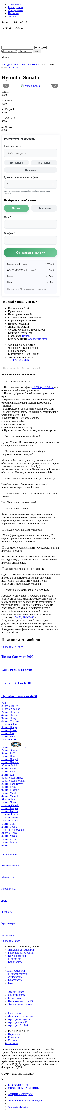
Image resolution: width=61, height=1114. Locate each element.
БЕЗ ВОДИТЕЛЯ (18, 1085)
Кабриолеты (15, 961)
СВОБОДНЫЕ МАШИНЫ (23, 1088)
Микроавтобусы (17, 973)
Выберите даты (13, 146)
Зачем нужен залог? (16, 508)
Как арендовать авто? (17, 381)
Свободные (12, 646)
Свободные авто (37, 338)
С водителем (15, 10)
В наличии (15, 4)
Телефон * (10, 233)
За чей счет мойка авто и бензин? (24, 568)
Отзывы (12, 1040)
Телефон (45, 208)
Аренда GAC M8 (18, 1025)
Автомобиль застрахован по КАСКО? (27, 589)
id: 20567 (14, 67)
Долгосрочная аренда (20, 1016)
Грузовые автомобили (21, 952)
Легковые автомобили (21, 949)
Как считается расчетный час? (22, 436)
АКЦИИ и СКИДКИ (20, 1094)
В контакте (13, 1043)
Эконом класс (16, 991)
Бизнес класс (15, 998)
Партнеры (14, 1034)
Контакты (13, 1037)
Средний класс (16, 994)
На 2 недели (44, 162)
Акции (12, 16)
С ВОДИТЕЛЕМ (18, 1106)
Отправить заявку (30, 252)
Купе (11, 983)
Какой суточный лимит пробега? (24, 529)
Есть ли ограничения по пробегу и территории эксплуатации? (23, 453)
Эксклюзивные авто (20, 1004)
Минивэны (14, 958)
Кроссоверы (15, 979)
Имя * (7, 217)
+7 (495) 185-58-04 (18, 360)
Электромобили (16, 970)
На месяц (13, 13)
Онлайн (17, 208)
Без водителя (15, 7)
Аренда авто (8, 64)
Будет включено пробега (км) (21, 177)
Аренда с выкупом (19, 1019)
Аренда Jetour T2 (18, 1022)
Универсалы (15, 976)
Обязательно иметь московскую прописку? (30, 478)
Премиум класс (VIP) (20, 1001)
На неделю (16, 162)
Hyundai (36, 64)
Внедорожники (17, 955)
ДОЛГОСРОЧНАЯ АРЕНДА (25, 1100)
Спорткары (14, 1013)
